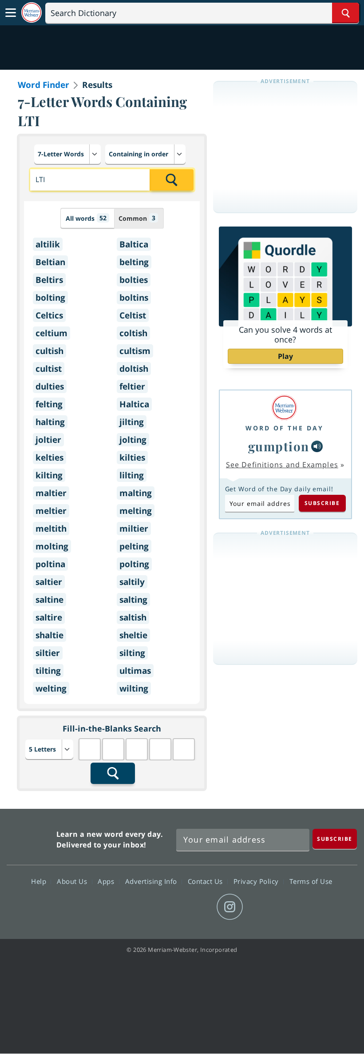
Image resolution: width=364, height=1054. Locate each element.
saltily (132, 582)
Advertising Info (152, 881)
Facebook (134, 907)
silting (132, 653)
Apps (107, 881)
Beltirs (49, 280)
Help (39, 881)
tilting (48, 670)
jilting (131, 422)
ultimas (135, 670)
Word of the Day (284, 428)
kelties (49, 457)
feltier (132, 386)
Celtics (49, 315)
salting (133, 599)
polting (134, 564)
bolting (50, 297)
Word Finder (43, 85)
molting (52, 546)
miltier (133, 528)
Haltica (134, 404)
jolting (132, 439)
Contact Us (206, 881)
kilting (49, 475)
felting (49, 404)
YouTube (198, 907)
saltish (132, 617)
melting (135, 511)
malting (135, 493)
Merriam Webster (30, 837)
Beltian (50, 262)
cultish (49, 351)
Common (137, 218)
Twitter (166, 907)
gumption (278, 446)
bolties (133, 280)
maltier (51, 493)
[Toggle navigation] (10, 13)
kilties (132, 457)
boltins (133, 297)
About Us (73, 881)
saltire (49, 617)
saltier (49, 582)
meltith (51, 528)
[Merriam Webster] (284, 407)
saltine (49, 599)
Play (285, 356)
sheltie (133, 635)
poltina (50, 564)
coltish (133, 333)
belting (134, 262)
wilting (133, 688)
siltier (48, 653)
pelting (134, 546)
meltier (51, 511)
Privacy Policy (257, 881)
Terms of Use (310, 881)
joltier (48, 439)
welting (51, 688)
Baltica (133, 244)
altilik (48, 244)
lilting (131, 475)
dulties (50, 386)
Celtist (132, 315)
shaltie (49, 635)
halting (50, 422)
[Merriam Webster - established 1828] (31, 12)
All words (86, 218)
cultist (49, 368)
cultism (134, 351)
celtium (51, 333)
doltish (133, 368)
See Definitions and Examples (282, 464)
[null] (317, 446)
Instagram (230, 907)
